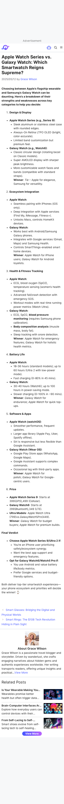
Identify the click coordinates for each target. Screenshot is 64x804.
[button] (55, 47)
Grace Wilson (36, 648)
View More (21, 672)
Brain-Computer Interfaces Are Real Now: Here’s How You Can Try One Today (21, 706)
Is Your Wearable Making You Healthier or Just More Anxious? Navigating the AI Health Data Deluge (22, 690)
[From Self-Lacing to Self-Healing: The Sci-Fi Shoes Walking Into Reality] (53, 727)
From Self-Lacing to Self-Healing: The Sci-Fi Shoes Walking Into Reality (18, 720)
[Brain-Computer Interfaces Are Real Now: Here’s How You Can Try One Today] (53, 712)
